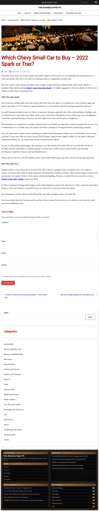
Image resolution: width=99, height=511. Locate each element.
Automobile (8, 344)
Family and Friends (11, 369)
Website (3, 265)
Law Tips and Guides (12, 404)
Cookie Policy (7, 479)
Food (6, 384)
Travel (6, 440)
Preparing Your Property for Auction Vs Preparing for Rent (17, 488)
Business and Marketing (42, 13)
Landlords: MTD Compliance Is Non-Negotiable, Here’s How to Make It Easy (22, 494)
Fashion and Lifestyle (12, 374)
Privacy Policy (7, 473)
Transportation (9, 435)
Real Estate (8, 419)
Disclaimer (6, 476)
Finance (7, 379)
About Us (6, 467)
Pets (5, 414)
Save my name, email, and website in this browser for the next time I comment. (27, 276)
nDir (5, 71)
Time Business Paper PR (49, 7)
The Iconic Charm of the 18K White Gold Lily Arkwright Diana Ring (68, 468)
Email (3, 253)
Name (3, 241)
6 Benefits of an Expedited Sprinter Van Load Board (64, 462)
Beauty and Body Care (12, 349)
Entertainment (9, 364)
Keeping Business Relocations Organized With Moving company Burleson (69, 459)
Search (6, 313)
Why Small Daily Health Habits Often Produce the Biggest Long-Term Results (70, 456)
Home (19, 13)
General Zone (58, 13)
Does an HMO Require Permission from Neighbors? (16, 497)
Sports (6, 425)
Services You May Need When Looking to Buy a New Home (18, 491)
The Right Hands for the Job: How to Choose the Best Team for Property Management (24, 500)
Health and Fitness (11, 394)
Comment (5, 222)
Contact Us (27, 13)
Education (8, 359)
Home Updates (9, 399)
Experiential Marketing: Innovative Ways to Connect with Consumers (68, 465)
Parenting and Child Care (14, 409)
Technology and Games (74, 13)
